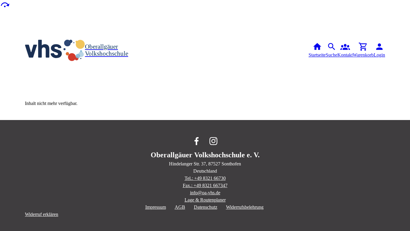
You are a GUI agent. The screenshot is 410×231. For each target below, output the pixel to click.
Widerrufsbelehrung (245, 207)
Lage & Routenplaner (205, 199)
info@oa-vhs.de (205, 192)
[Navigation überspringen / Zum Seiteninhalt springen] (5, 4)
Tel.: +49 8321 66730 (205, 178)
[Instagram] (213, 141)
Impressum (155, 207)
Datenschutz (205, 207)
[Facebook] (196, 141)
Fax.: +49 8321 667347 (205, 185)
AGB (180, 207)
